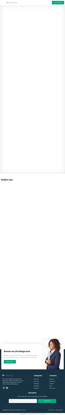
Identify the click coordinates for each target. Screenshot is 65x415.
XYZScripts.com (42, 414)
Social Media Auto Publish (25, 414)
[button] (2, 2)
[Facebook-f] (4, 387)
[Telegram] (7, 387)
